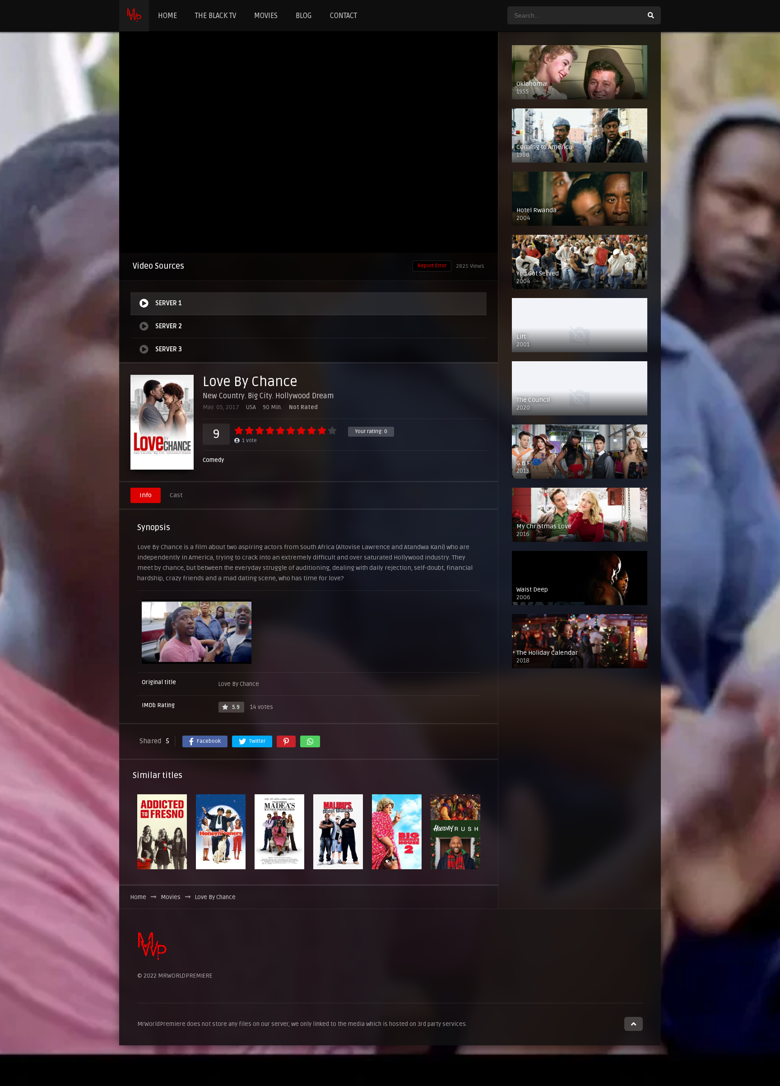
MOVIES (266, 15)
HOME (167, 15)
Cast (176, 495)
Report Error (432, 265)
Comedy (213, 460)
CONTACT (343, 15)
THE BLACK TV (215, 15)
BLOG (304, 15)
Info (145, 495)
